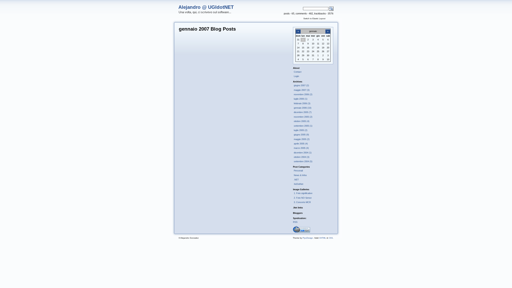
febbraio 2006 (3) (302, 103)
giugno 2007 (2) (301, 85)
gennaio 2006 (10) (302, 108)
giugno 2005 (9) (301, 134)
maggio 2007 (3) (302, 90)
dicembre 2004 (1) (303, 152)
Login (296, 76)
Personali (298, 170)
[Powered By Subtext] (301, 231)
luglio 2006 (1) (300, 99)
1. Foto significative (303, 193)
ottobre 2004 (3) (301, 157)
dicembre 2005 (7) (303, 112)
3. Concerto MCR (302, 202)
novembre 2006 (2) (303, 94)
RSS (295, 222)
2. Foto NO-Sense (303, 198)
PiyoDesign (308, 238)
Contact (297, 72)
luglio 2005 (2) (300, 130)
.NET (296, 179)
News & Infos (300, 175)
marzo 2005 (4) (301, 148)
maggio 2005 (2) (302, 139)
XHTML (322, 238)
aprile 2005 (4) (301, 143)
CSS (331, 238)
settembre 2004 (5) (303, 161)
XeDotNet (298, 184)
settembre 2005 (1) (303, 126)
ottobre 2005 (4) (301, 121)
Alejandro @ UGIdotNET (206, 7)
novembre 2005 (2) (303, 117)
